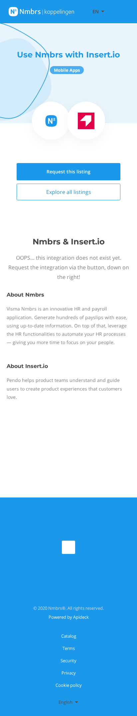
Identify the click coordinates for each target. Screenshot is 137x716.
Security (68, 661)
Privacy (69, 673)
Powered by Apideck (69, 617)
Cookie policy (69, 685)
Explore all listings (68, 192)
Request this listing (68, 171)
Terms (69, 648)
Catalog (68, 636)
